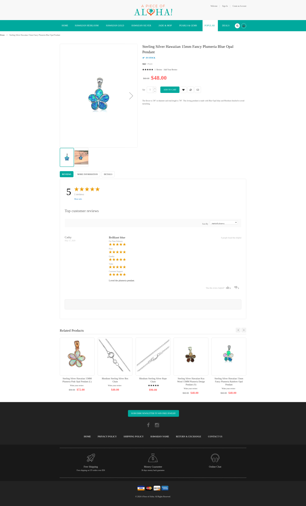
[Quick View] (77, 356)
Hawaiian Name (159, 436)
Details (108, 174)
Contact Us (215, 436)
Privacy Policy (107, 436)
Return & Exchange (188, 436)
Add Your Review (170, 70)
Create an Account (239, 6)
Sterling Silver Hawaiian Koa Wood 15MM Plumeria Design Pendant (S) (191, 381)
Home (2, 35)
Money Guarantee (153, 466)
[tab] (66, 174)
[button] (131, 96)
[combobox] (237, 25)
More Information (87, 174)
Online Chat (215, 466)
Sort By (205, 224)
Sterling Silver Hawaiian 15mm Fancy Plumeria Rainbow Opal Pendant (229, 381)
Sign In (225, 6)
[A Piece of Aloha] (153, 10)
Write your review (77, 385)
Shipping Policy (134, 436)
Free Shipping (91, 466)
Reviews (66, 174)
